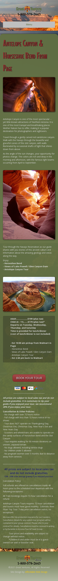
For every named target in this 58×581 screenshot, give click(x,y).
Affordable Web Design (36, 571)
